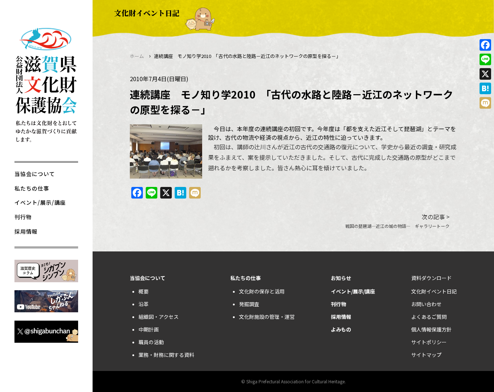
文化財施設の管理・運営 (267, 316)
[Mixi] (485, 103)
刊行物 (23, 217)
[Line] (485, 59)
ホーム (137, 56)
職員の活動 (151, 342)
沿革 (144, 304)
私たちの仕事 (31, 188)
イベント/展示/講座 (40, 202)
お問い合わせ (426, 304)
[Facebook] (485, 45)
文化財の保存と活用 (262, 291)
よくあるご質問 (429, 316)
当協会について (34, 174)
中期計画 (149, 329)
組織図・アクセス (159, 316)
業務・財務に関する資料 (166, 354)
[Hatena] (485, 88)
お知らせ (341, 278)
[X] (485, 74)
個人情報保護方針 (431, 329)
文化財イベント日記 (434, 291)
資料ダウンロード (431, 278)
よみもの (341, 329)
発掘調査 (249, 304)
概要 (144, 291)
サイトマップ (426, 354)
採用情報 (26, 231)
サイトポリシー (429, 342)
